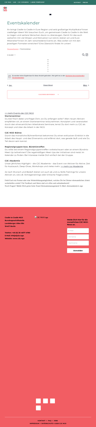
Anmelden (78, 250)
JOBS (56, 421)
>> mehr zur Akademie (72, 166)
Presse (85, 2)
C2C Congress (23, 2)
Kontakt (77, 2)
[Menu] (92, 9)
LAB (14, 2)
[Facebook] (58, 2)
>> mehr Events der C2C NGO (19, 113)
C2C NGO (8, 2)
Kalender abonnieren (47, 94)
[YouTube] (69, 2)
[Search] (91, 2)
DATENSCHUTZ (47, 423)
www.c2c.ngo (18, 238)
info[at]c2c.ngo (17, 236)
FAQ (49, 421)
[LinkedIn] (66, 2)
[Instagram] (62, 2)
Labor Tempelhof (38, 2)
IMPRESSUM (34, 423)
